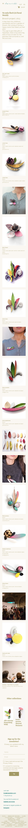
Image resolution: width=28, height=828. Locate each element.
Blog (3, 816)
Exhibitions (11, 818)
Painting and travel (14, 820)
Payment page (5, 822)
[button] (8, 3)
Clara (24, 816)
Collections (8, 817)
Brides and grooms (13, 816)
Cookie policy (19, 817)
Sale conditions (19, 823)
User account (19, 826)
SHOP (23, 7)
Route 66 (21, 821)
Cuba (5, 821)
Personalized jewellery (19, 822)
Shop (2, 825)
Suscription (8, 826)
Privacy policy (8, 823)
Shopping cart (11, 825)
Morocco (13, 821)
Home (18, 818)
